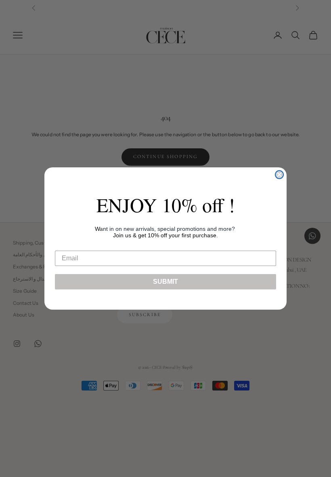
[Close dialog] (279, 175)
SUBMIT (165, 281)
